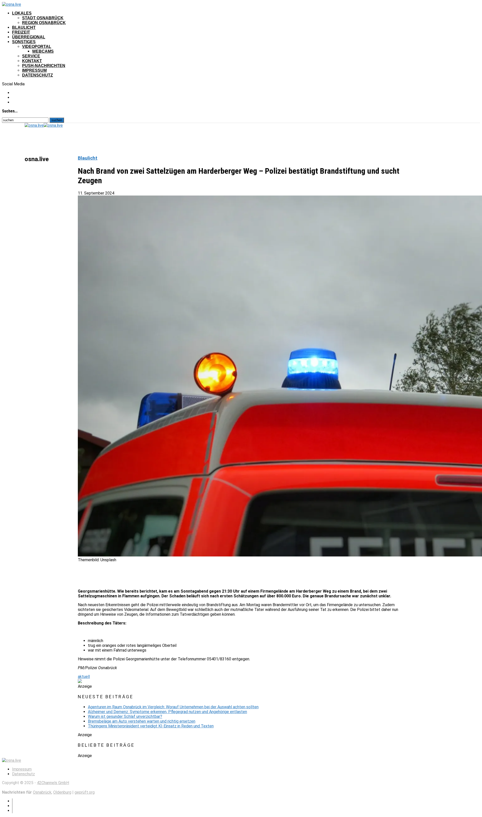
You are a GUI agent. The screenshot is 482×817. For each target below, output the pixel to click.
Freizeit (21, 32)
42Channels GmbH (53, 782)
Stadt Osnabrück (43, 18)
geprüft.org (85, 792)
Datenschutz (37, 75)
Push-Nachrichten (43, 66)
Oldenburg (62, 792)
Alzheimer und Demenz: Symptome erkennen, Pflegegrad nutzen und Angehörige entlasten (167, 711)
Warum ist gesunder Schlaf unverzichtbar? (125, 716)
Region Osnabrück (44, 23)
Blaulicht (24, 27)
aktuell (84, 676)
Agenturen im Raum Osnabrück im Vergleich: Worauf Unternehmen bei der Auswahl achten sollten (173, 707)
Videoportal (36, 46)
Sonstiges (24, 42)
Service (31, 56)
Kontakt (32, 61)
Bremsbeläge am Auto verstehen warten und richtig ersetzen (141, 721)
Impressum (34, 70)
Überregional (28, 37)
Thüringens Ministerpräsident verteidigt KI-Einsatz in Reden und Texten (151, 726)
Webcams (43, 51)
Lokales (22, 13)
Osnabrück (42, 792)
